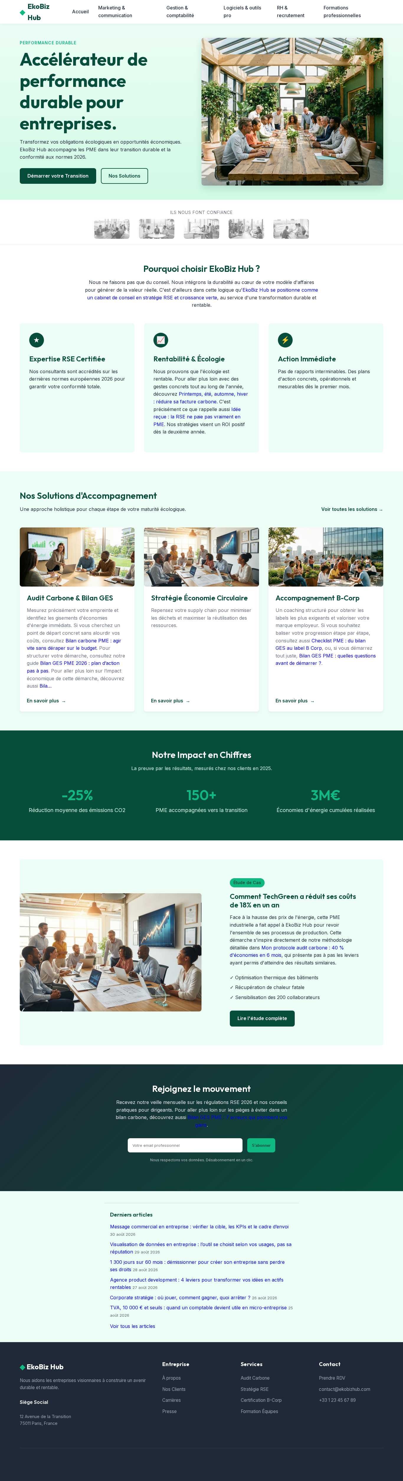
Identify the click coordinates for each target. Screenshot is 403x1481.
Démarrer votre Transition (58, 176)
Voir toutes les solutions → (352, 509)
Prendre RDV (332, 1378)
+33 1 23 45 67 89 (337, 1400)
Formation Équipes (259, 1411)
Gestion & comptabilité (180, 11)
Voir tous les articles (132, 1326)
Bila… (46, 686)
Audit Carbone (255, 1378)
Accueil (80, 11)
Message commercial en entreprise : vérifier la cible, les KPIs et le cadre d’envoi (199, 1227)
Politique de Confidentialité (262, 1460)
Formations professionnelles (342, 11)
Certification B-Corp (261, 1400)
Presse (169, 1411)
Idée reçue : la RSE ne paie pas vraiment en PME (197, 416)
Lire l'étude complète (262, 1018)
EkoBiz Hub (35, 12)
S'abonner (261, 1145)
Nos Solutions (124, 176)
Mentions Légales (215, 1460)
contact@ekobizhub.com (344, 1389)
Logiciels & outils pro (242, 11)
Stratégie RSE (254, 1389)
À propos (171, 1378)
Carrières (171, 1400)
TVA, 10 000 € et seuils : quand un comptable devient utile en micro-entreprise (198, 1308)
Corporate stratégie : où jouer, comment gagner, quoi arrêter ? (180, 1297)
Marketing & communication (115, 11)
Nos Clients (174, 1389)
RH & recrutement (290, 11)
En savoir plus (46, 701)
